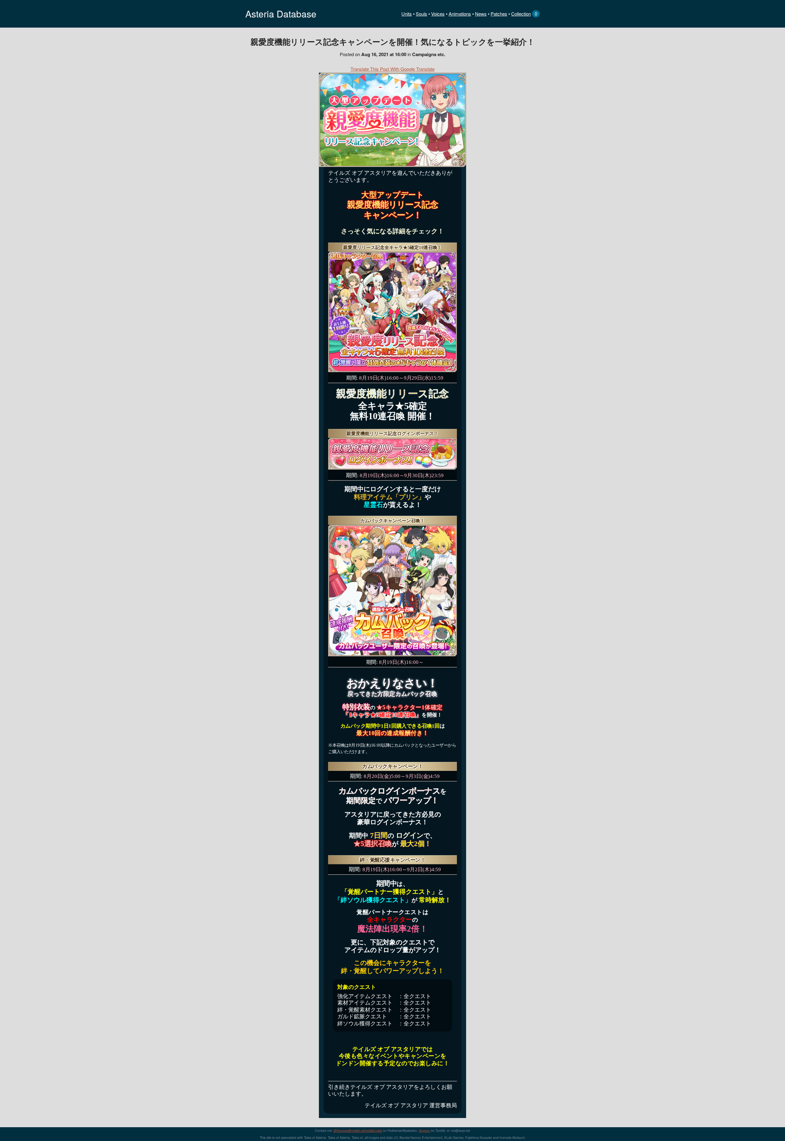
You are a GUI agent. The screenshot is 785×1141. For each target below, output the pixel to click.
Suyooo (424, 1130)
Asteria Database (280, 13)
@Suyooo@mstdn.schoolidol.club (358, 1130)
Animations (460, 13)
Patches (499, 13)
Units (406, 13)
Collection (521, 13)
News (481, 13)
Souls (421, 13)
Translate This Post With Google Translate (392, 69)
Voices (438, 13)
